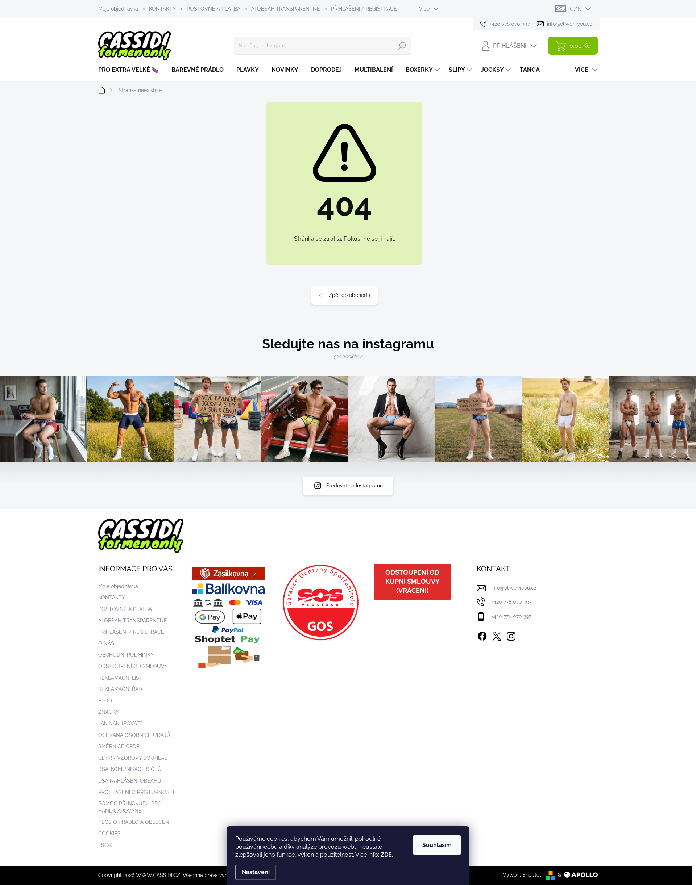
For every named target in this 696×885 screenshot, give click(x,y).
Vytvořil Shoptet (522, 875)
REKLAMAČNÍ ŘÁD (120, 689)
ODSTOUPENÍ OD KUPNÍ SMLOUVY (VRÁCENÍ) (412, 581)
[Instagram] (511, 634)
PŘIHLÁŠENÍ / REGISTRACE (364, 9)
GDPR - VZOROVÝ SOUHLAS (132, 758)
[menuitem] (131, 70)
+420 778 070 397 (511, 602)
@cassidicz (348, 356)
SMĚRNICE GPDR (119, 746)
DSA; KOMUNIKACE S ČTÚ (130, 769)
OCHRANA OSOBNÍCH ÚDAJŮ (134, 735)
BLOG (105, 701)
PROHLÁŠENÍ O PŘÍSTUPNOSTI (136, 792)
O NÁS (106, 643)
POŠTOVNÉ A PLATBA (213, 9)
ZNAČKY (108, 712)
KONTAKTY (162, 9)
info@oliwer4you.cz (513, 588)
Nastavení (256, 872)
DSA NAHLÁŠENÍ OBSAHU (129, 781)
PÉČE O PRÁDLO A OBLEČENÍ (134, 822)
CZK (575, 8)
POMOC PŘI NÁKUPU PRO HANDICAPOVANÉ (130, 807)
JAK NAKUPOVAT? (120, 723)
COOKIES (109, 833)
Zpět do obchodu (349, 295)
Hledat (402, 46)
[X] (496, 634)
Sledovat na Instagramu (354, 485)
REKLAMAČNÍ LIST (120, 678)
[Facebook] (482, 634)
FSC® (105, 845)
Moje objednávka (118, 9)
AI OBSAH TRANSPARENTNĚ (285, 9)
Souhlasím (437, 845)
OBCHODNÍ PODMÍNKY (126, 655)
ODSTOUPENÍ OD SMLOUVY (133, 666)
